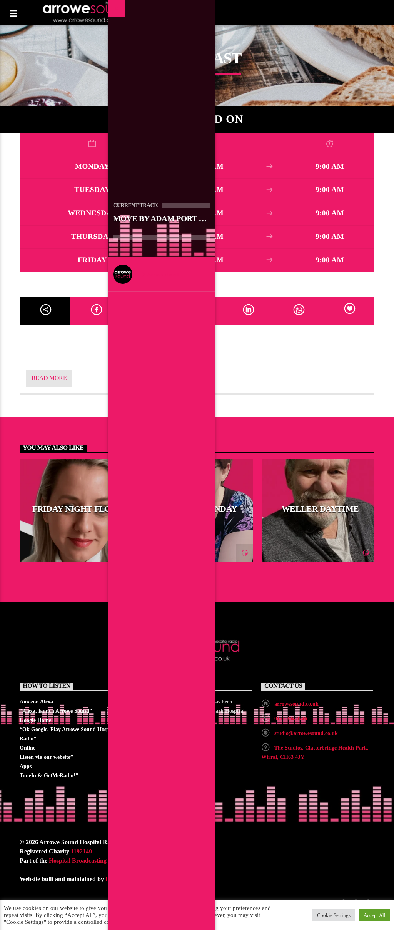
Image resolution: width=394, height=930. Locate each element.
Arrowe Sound (162, 274)
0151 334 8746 (290, 719)
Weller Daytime (320, 508)
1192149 (81, 851)
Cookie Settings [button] (334, 915)
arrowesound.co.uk (296, 704)
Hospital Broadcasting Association (93, 860)
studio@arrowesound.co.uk (306, 733)
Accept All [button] (375, 915)
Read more (49, 378)
